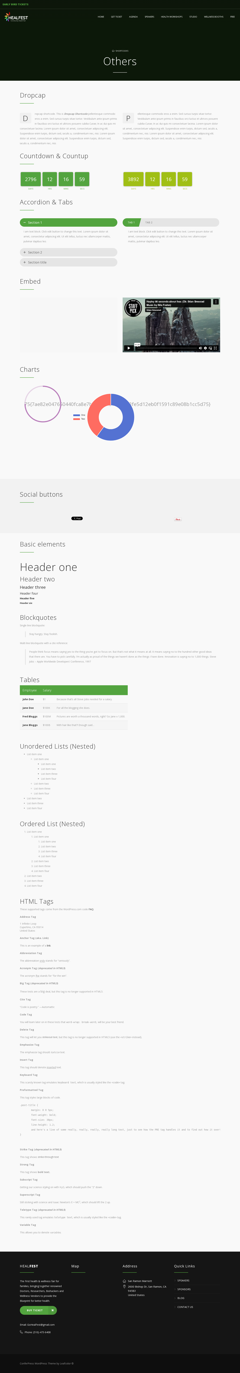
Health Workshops (171, 16)
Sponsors (184, 1289)
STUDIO (193, 16)
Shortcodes (122, 51)
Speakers (149, 16)
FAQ (91, 909)
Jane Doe (28, 707)
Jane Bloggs (30, 725)
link (49, 945)
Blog (180, 1298)
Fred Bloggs (29, 716)
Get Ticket (116, 16)
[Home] (16, 17)
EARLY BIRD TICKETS (15, 4)
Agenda (133, 16)
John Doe (28, 699)
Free (232, 16)
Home (101, 16)
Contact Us (185, 1307)
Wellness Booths (213, 16)
